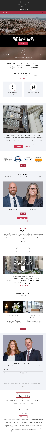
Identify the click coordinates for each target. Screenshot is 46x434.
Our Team (12, 400)
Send (23, 386)
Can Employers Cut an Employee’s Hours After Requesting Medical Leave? (12, 316)
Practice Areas (20, 400)
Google (32, 403)
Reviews (28, 400)
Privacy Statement (35, 431)
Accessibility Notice (28, 431)
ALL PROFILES (22, 218)
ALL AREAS (23, 78)
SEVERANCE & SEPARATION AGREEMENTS (33, 89)
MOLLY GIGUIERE (33, 209)
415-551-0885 (24, 9)
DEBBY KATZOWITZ (13, 209)
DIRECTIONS (23, 416)
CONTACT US (23, 43)
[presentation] (21, 165)
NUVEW (10, 431)
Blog (32, 400)
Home (7, 400)
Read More (18, 146)
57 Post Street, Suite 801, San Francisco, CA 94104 (24, 412)
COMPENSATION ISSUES (12, 89)
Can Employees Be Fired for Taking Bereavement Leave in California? (33, 316)
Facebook (16, 403)
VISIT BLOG (23, 298)
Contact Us (23, 268)
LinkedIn (26, 403)
